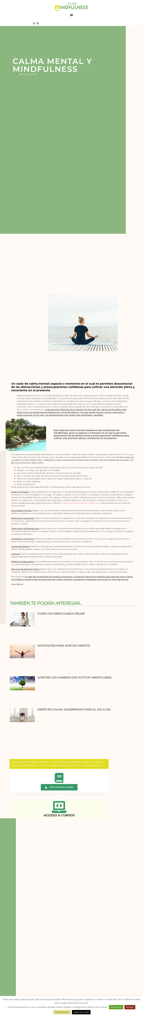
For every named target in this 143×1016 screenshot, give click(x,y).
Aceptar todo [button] (116, 1007)
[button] (71, 15)
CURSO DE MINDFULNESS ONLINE (61, 613)
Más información (62, 1012)
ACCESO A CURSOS (59, 815)
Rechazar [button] (130, 1007)
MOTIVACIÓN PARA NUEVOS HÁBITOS (63, 645)
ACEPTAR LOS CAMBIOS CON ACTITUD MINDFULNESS (74, 677)
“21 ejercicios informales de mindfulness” (80, 503)
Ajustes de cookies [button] (81, 1012)
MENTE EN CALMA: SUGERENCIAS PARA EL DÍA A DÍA (73, 709)
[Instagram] (37, 23)
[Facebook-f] (33, 23)
